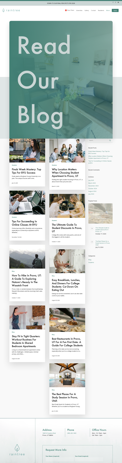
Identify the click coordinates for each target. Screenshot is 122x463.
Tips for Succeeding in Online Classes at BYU (100, 162)
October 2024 (92, 188)
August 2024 (92, 191)
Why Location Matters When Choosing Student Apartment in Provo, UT (100, 157)
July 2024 (91, 194)
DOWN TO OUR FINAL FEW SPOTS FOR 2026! (61, 3)
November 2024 (93, 186)
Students (14, 165)
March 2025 (92, 183)
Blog (13, 271)
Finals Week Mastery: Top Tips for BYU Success (99, 152)
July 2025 (91, 180)
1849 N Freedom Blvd (49, 433)
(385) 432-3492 (71, 433)
